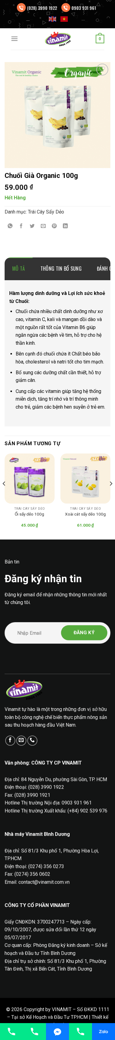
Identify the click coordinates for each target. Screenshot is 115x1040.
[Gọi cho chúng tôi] (32, 740)
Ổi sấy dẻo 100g (29, 514)
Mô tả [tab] (18, 268)
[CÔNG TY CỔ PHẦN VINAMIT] (57, 39)
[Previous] (4, 496)
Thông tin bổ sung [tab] (61, 268)
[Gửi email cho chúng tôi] (21, 740)
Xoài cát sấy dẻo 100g (85, 514)
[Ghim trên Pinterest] (54, 226)
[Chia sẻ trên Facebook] (21, 226)
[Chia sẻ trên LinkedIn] (65, 226)
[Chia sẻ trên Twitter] (32, 226)
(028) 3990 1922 (42, 8)
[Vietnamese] (64, 19)
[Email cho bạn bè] (43, 226)
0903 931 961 (83, 8)
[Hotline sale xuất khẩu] (34, 1031)
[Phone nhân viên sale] (80, 1031)
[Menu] (14, 38)
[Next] (111, 496)
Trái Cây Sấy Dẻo (46, 212)
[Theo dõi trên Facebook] (10, 740)
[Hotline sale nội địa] (11, 1031)
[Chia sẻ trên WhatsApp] (10, 226)
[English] (53, 19)
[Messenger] (57, 1031)
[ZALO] (103, 1031)
